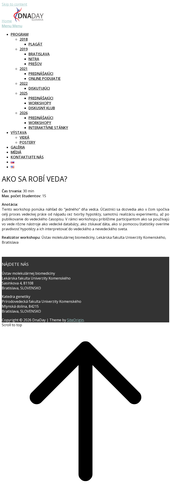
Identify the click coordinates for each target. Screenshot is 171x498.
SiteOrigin (75, 319)
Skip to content (14, 4)
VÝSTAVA (19, 132)
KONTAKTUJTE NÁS (27, 157)
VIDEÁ (24, 137)
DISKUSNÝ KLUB (41, 108)
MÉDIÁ (16, 152)
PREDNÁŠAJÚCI (40, 73)
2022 (24, 83)
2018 (24, 39)
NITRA (33, 58)
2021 (24, 68)
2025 (24, 93)
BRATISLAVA (39, 54)
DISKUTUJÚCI (39, 88)
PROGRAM (19, 34)
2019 (24, 49)
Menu (12, 25)
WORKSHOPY (39, 103)
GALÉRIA (18, 147)
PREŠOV (35, 63)
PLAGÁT (35, 44)
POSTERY (27, 142)
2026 (24, 112)
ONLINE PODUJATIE (44, 78)
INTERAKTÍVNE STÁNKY (48, 127)
